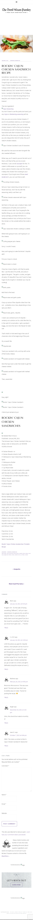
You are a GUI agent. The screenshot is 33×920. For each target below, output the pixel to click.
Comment (5, 766)
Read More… (6, 856)
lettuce (26, 553)
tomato (26, 554)
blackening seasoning (17, 114)
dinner (24, 553)
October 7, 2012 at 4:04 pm (18, 735)
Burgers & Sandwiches (15, 60)
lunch (30, 553)
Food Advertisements (15, 864)
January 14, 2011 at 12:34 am (19, 640)
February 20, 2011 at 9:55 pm (19, 682)
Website (4, 813)
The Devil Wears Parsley (16, 14)
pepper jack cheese (7, 554)
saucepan (20, 164)
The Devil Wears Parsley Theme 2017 (19, 912)
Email (4, 804)
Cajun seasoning (10, 553)
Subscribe (16, 885)
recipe (13, 554)
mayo (3, 554)
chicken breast (16, 553)
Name (4, 795)
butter (5, 553)
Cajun (6, 114)
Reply (6, 628)
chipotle (20, 553)
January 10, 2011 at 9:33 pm (18, 604)
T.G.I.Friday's (22, 554)
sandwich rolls (17, 554)
